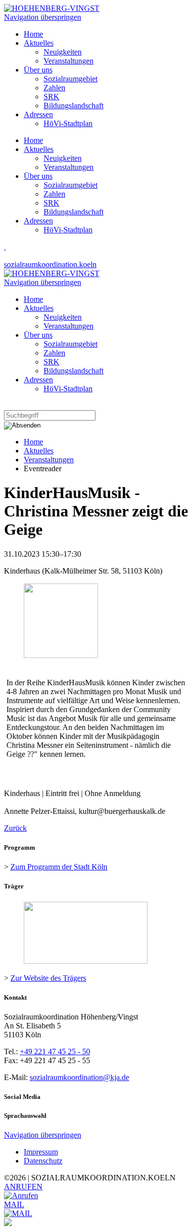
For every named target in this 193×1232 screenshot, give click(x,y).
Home (33, 140)
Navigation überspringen (42, 17)
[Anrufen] (21, 1195)
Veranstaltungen (69, 167)
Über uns (38, 176)
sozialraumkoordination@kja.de (79, 1077)
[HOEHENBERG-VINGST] (51, 8)
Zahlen (54, 194)
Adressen (38, 221)
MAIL (14, 1204)
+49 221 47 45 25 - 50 (55, 1051)
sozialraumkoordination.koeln (50, 264)
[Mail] (18, 1213)
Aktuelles (38, 149)
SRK (51, 203)
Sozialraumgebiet (70, 185)
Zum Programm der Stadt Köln (58, 867)
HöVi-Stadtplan (68, 229)
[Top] (8, 1223)
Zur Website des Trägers (48, 978)
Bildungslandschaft (73, 212)
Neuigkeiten (63, 158)
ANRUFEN (23, 1186)
